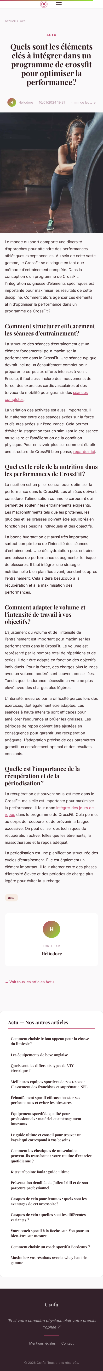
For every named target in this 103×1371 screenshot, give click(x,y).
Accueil (10, 21)
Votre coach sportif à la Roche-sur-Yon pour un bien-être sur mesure (50, 1233)
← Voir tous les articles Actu (29, 982)
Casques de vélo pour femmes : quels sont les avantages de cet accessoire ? (49, 1201)
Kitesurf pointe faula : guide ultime (40, 1171)
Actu (23, 21)
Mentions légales (42, 1343)
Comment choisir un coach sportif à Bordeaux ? (50, 1246)
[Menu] (58, 4)
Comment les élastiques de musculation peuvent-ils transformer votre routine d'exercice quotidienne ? (51, 1155)
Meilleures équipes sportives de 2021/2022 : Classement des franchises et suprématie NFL (49, 1084)
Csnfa (51, 1304)
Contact (67, 1343)
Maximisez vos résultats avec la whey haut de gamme (49, 1260)
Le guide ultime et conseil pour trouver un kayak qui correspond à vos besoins (46, 1137)
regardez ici (84, 451)
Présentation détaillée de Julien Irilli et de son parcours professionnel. (49, 1185)
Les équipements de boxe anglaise (39, 1054)
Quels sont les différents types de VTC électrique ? (42, 1068)
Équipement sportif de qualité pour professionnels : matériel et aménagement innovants (46, 1118)
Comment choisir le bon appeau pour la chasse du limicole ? (50, 1041)
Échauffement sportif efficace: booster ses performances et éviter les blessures (45, 1100)
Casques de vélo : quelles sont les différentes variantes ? (48, 1217)
